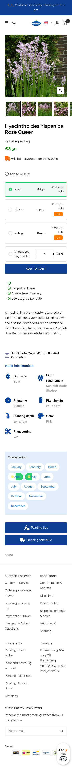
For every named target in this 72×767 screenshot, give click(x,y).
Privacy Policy (49, 603)
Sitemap (45, 631)
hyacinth (13, 313)
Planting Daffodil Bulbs (16, 685)
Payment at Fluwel (18, 616)
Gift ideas (11, 696)
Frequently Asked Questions (17, 626)
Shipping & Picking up (17, 605)
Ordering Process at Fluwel (18, 593)
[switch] (63, 758)
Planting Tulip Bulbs (18, 676)
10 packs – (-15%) (33, 556)
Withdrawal (48, 623)
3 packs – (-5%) (23, 551)
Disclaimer (47, 596)
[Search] (14, 22)
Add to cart (36, 268)
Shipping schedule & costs (53, 613)
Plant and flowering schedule (18, 665)
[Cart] (65, 23)
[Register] (57, 731)
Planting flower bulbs (15, 652)
